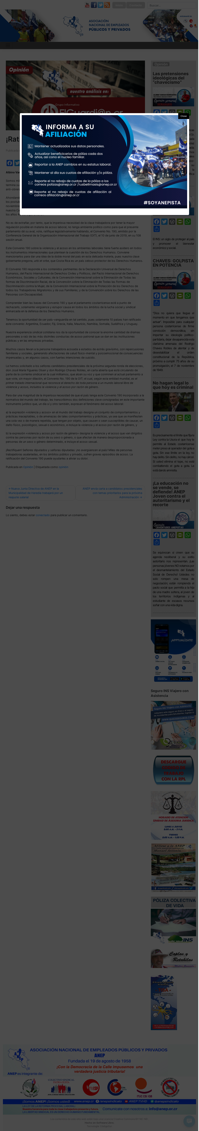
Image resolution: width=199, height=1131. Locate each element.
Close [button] (184, 116)
